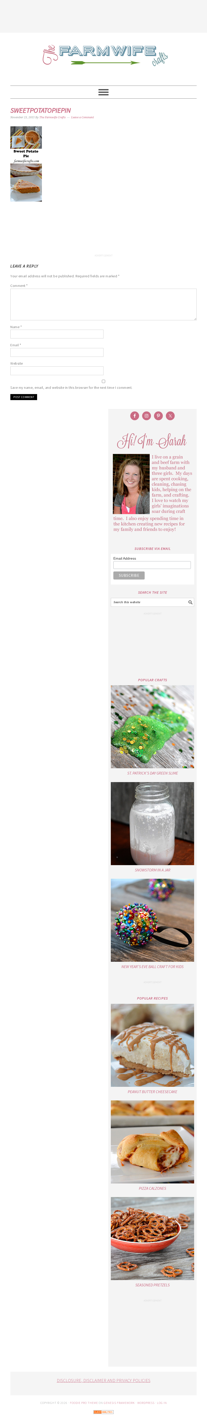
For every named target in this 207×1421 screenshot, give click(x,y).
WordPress (145, 1403)
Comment (19, 285)
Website (16, 363)
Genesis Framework (119, 1403)
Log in (162, 1403)
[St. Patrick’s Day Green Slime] (152, 726)
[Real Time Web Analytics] (103, 1417)
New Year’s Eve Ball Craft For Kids (152, 966)
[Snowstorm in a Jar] (152, 823)
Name (16, 327)
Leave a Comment (82, 117)
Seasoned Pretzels (152, 1284)
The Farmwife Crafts (103, 59)
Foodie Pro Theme (84, 1403)
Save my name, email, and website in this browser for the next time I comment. (71, 387)
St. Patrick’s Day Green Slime (152, 773)
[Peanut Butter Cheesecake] (152, 1045)
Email (15, 345)
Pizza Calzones (152, 1188)
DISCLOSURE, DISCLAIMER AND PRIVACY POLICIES (103, 1380)
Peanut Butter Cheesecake (152, 1091)
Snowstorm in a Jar (152, 869)
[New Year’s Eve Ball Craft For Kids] (152, 920)
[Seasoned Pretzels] (152, 1238)
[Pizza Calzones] (152, 1141)
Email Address (124, 558)
